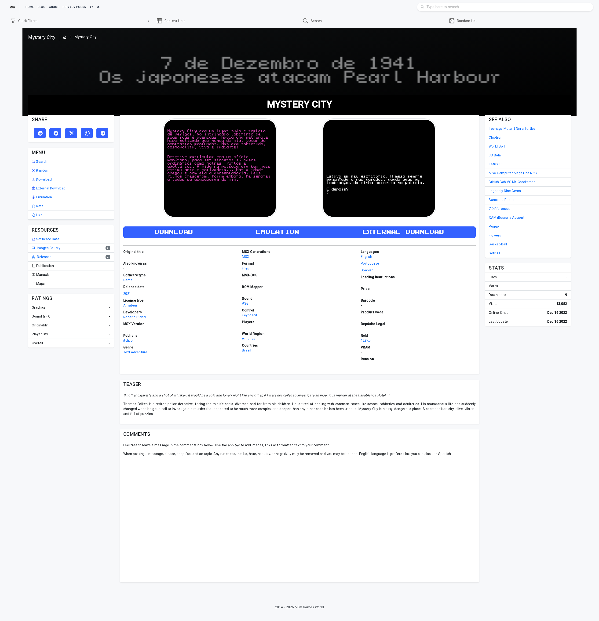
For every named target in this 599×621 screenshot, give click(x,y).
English (366, 257)
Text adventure (135, 352)
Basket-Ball (498, 244)
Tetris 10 (496, 164)
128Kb (366, 340)
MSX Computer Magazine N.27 (513, 173)
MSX (245, 257)
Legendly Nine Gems (505, 191)
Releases (43, 257)
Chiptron (495, 137)
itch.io (128, 340)
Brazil (246, 350)
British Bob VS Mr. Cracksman (512, 182)
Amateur (130, 305)
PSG (245, 303)
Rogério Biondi (134, 317)
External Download (50, 188)
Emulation (43, 197)
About (54, 7)
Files (245, 268)
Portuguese (370, 263)
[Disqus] (299, 518)
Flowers (495, 235)
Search (41, 161)
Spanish (367, 270)
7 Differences (500, 209)
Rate (39, 206)
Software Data (47, 239)
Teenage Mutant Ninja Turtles (512, 128)
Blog (41, 7)
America (249, 338)
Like (38, 215)
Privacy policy (75, 7)
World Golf (497, 146)
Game (128, 280)
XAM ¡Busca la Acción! (506, 217)
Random (42, 170)
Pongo (494, 226)
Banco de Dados (501, 200)
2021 (127, 294)
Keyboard (249, 315)
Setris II (495, 253)
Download (43, 179)
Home (30, 7)
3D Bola (495, 155)
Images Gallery (48, 248)
